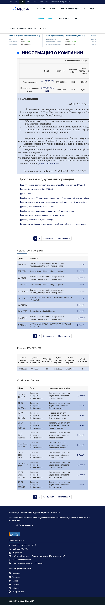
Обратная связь (26, 525)
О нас (75, 18)
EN (35, 2)
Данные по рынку (45, 18)
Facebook (16, 574)
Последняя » (64, 238)
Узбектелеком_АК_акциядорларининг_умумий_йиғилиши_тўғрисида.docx (54, 202)
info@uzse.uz (17, 552)
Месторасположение (21, 560)
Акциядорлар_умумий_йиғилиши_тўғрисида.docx (43, 215)
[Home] (22, 10)
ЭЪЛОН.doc (27, 193)
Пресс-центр (63, 18)
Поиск (45, 28)
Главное (41, 8)
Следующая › (49, 238)
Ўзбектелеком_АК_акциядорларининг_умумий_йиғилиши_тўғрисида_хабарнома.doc (59, 198)
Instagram (16, 588)
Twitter (15, 581)
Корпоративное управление (23, 28)
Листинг (52, 8)
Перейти (81, 265)
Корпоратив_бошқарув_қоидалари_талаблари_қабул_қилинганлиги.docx (54, 224)
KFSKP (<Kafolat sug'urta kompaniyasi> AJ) (62, 36)
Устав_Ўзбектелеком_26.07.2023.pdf (38, 220)
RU (22, 2)
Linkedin (15, 584)
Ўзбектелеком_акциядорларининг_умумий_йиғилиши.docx (48, 211)
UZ (28, 2)
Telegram (16, 577)
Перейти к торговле (60, 2)
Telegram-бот (18, 592)
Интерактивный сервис (70, 8)
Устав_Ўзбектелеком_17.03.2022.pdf (37, 189)
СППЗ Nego (89, 8)
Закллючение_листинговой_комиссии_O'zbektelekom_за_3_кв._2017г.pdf (53, 185)
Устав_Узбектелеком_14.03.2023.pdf (38, 206)
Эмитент (44, 2)
